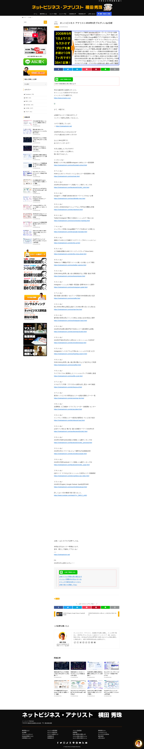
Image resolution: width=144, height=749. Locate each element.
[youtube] (114, 1)
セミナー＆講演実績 (52, 730)
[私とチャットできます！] (138, 743)
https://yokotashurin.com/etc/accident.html (68, 409)
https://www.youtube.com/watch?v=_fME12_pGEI (70, 495)
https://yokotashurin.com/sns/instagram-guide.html (70, 287)
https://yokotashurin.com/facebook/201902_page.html (72, 465)
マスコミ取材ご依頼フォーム (80, 736)
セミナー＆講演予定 (52, 732)
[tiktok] (106, 1)
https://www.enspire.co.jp (62, 98)
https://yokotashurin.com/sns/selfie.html (67, 298)
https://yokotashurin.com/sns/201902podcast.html (70, 487)
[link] (75, 642)
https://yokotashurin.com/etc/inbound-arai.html (69, 420)
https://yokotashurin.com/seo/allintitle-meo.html (69, 198)
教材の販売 (101, 736)
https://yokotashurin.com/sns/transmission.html (69, 276)
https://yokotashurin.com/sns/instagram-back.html (70, 320)
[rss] (117, 1)
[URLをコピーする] (114, 69)
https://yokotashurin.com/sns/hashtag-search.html (70, 354)
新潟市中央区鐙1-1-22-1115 (34, 723)
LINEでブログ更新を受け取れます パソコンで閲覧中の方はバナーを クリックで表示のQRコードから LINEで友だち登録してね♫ (70, 581)
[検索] (121, 1)
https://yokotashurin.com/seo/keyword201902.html (70, 431)
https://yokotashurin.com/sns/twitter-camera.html (70, 265)
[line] (110, 1)
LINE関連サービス (26, 738)
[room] (108, 1)
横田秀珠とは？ (26, 730)
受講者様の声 (50, 738)
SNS (28, 101)
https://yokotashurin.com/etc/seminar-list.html (69, 398)
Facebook (29, 94)
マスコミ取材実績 (77, 730)
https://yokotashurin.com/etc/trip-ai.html (67, 243)
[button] (58, 69)
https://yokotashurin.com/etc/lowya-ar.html (68, 387)
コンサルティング (102, 732)
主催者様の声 (50, 736)
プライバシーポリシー (27, 734)
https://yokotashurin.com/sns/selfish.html (67, 365)
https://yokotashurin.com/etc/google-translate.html (70, 232)
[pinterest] (112, 1)
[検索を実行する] (45, 22)
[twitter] (101, 1)
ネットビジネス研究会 (103, 734)
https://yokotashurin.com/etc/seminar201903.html (70, 332)
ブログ (28, 111)
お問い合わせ (101, 738)
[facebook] (99, 1)
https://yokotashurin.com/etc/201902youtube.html (70, 454)
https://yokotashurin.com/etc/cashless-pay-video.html (71, 476)
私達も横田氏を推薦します (79, 734)
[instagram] (103, 1)
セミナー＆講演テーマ (52, 734)
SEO (28, 97)
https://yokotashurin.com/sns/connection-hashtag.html (72, 221)
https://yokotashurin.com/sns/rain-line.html (68, 309)
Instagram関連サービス (27, 736)
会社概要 (24, 732)
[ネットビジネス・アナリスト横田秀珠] (72, 7)
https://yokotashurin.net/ (64, 126)
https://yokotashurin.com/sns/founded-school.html (70, 165)
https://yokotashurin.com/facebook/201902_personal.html (73, 442)
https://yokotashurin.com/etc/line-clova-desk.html (70, 254)
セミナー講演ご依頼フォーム (80, 738)
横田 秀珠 (63, 642)
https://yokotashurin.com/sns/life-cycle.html (68, 376)
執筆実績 (75, 732)
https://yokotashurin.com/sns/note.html (67, 176)
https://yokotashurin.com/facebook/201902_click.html (71, 187)
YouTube (29, 104)
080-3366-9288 (48, 723)
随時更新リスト (102, 730)
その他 (57, 26)
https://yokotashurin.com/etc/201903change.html (70, 343)
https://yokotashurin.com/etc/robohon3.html (68, 209)
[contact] (119, 1)
